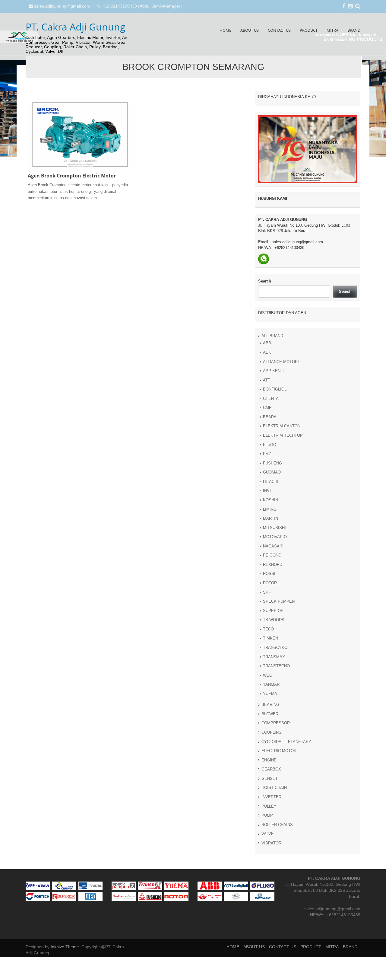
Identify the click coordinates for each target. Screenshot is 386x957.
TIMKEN (270, 638)
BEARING (270, 704)
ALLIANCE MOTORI (281, 361)
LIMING (270, 509)
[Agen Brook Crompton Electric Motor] (80, 134)
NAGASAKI (273, 546)
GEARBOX (271, 769)
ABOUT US (249, 30)
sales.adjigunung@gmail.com (62, 6)
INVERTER (271, 797)
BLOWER (269, 714)
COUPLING (271, 732)
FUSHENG (272, 463)
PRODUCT (309, 30)
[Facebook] (343, 7)
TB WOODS (273, 619)
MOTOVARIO (275, 536)
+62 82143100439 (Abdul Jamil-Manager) (142, 6)
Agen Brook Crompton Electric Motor (72, 175)
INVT (267, 490)
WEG (267, 675)
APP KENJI (273, 370)
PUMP (267, 815)
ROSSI (269, 573)
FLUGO (269, 444)
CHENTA (271, 398)
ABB (267, 343)
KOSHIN (270, 500)
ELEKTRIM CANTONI (282, 426)
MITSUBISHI (274, 527)
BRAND (353, 30)
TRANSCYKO (275, 647)
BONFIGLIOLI (275, 389)
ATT (266, 380)
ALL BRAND (272, 335)
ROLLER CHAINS (277, 824)
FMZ (267, 453)
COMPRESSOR (275, 723)
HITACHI (270, 481)
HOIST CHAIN (274, 787)
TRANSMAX (274, 657)
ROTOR (270, 583)
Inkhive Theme (65, 946)
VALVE (267, 833)
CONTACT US (279, 30)
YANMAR (271, 684)
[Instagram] (350, 7)
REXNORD (272, 564)
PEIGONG (272, 555)
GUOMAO (272, 472)
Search (264, 281)
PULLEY (269, 806)
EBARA (270, 417)
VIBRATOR (271, 843)
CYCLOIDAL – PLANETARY (286, 741)
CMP (267, 407)
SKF (267, 592)
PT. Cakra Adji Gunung (75, 26)
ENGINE (269, 760)
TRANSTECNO (276, 666)
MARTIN (270, 518)
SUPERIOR (273, 610)
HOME (225, 30)
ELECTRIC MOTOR (278, 750)
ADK (267, 352)
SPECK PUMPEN (279, 601)
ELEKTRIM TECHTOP (283, 435)
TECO (268, 629)
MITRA (332, 30)
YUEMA (270, 693)
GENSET (269, 778)
